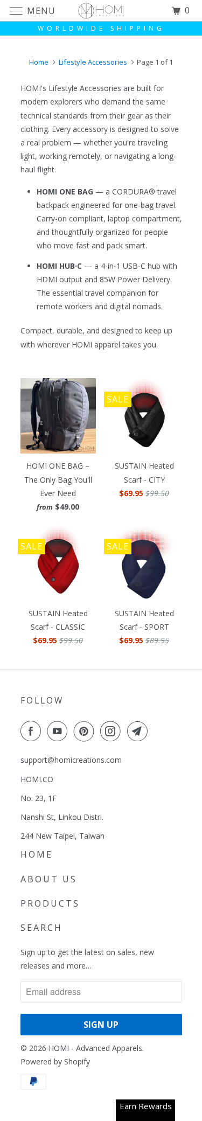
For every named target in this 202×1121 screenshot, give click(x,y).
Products (50, 903)
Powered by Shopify (55, 1061)
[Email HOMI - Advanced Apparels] (139, 731)
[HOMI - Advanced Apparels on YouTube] (59, 731)
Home (36, 854)
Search (41, 928)
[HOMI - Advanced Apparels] (101, 10)
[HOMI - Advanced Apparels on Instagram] (112, 731)
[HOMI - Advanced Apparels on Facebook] (32, 731)
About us (48, 879)
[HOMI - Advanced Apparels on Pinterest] (86, 731)
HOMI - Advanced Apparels (95, 1048)
